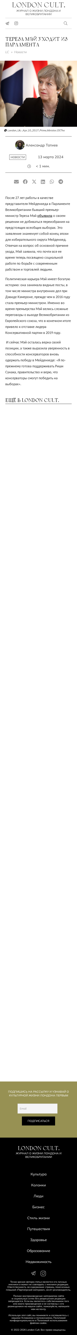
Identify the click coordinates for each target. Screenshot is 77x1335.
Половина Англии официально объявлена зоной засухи (38, 504)
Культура (39, 1174)
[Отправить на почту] (16, 181)
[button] (66, 23)
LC (7, 52)
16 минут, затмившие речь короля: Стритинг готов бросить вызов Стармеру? (31, 828)
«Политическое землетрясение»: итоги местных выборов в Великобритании (38, 883)
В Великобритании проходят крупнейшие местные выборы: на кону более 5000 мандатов (37, 938)
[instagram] (16, 23)
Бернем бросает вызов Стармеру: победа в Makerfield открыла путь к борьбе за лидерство (37, 661)
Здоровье (38, 1239)
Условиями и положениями (36, 1317)
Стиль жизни (38, 1218)
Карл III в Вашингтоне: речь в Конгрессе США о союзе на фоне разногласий (34, 993)
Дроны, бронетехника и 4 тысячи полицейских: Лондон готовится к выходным (37, 773)
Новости (20, 52)
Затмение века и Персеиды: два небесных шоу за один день (37, 453)
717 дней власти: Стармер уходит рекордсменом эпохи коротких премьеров (36, 604)
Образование (38, 1250)
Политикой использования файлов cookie (49, 1321)
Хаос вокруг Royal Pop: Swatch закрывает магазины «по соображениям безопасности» (38, 718)
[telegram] (7, 23)
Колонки (38, 1185)
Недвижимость (39, 1261)
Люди (38, 1196)
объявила (44, 216)
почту (42, 1309)
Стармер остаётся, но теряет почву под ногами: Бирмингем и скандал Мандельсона (37, 1048)
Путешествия (38, 1229)
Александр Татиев (42, 145)
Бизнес (38, 1207)
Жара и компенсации (28, 553)
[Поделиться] (25, 181)
